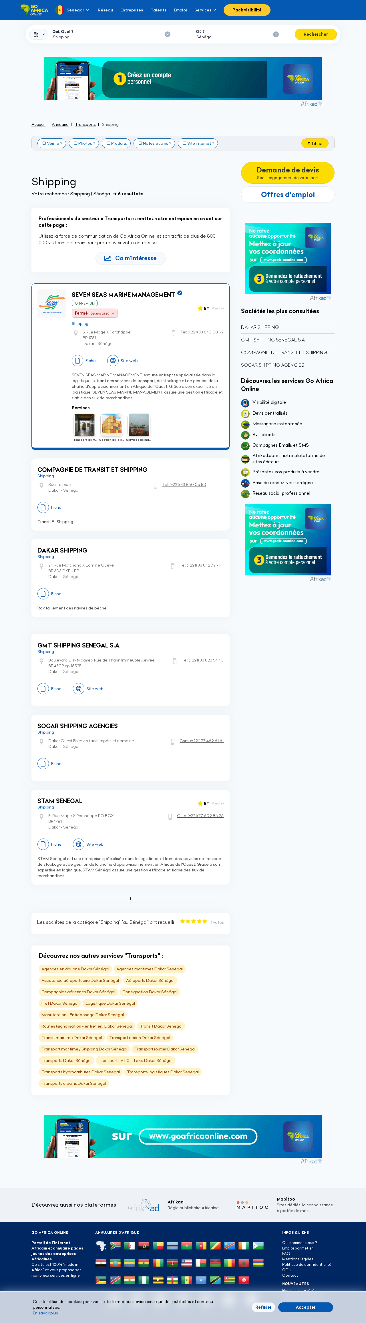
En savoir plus (45, 1313)
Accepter (306, 1307)
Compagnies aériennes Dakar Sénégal (78, 991)
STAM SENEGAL (59, 800)
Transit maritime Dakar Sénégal (71, 1037)
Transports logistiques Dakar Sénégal (163, 1071)
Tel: (202, 332)
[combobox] (38, 34)
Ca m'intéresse (136, 258)
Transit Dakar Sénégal (161, 1026)
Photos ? (86, 143)
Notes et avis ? (157, 143)
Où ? (200, 31)
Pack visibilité (247, 10)
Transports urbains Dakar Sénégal (73, 1083)
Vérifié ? (54, 143)
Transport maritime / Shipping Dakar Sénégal (84, 1049)
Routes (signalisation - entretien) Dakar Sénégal (87, 1026)
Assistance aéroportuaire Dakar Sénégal (80, 980)
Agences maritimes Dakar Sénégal (149, 969)
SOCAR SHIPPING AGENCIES (77, 726)
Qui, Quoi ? (62, 31)
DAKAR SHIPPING (62, 550)
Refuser (263, 1307)
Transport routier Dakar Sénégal (165, 1049)
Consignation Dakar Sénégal (149, 991)
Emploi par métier (297, 1248)
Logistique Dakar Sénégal (110, 1003)
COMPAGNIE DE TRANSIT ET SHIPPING (92, 469)
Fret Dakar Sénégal (59, 1003)
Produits (119, 143)
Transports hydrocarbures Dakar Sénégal (80, 1071)
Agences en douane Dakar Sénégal (75, 969)
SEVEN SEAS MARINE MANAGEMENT (123, 294)
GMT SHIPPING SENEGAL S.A (78, 645)
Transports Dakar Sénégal (66, 1060)
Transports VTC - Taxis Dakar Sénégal (135, 1060)
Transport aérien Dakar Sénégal (139, 1037)
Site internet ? (200, 143)
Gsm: (202, 740)
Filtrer (317, 143)
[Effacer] (167, 34)
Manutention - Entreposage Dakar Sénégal (82, 1014)
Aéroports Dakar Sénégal (150, 980)
